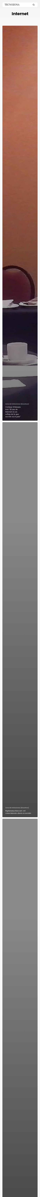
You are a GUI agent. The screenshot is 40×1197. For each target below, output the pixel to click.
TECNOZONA (12, 5)
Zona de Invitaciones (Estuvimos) (17, 404)
